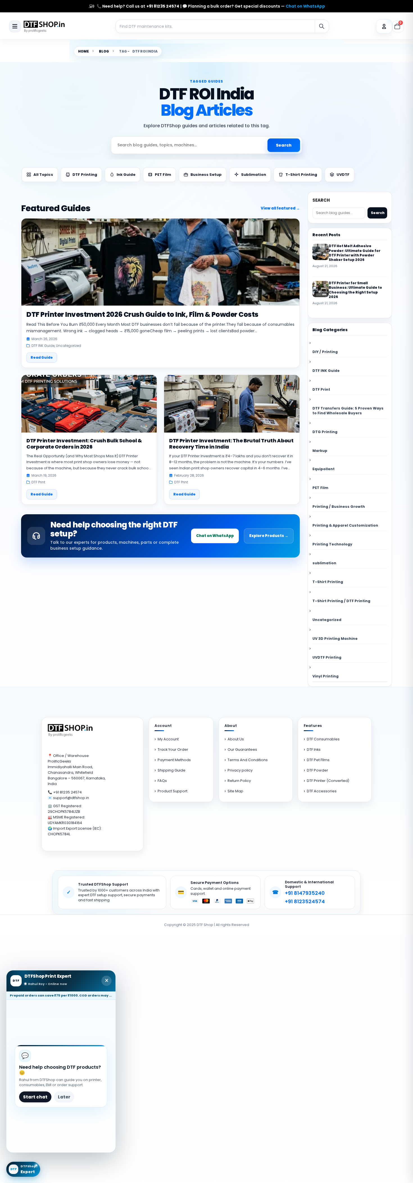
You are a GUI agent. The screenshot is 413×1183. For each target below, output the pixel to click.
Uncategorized (68, 345)
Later (64, 1097)
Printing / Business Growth (338, 506)
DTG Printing (324, 431)
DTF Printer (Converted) (328, 780)
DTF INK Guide (43, 345)
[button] (15, 26)
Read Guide (42, 357)
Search (284, 145)
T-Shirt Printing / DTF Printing (341, 601)
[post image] (160, 262)
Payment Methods (174, 759)
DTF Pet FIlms (318, 759)
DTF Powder (317, 770)
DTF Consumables (323, 739)
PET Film (320, 487)
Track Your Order (173, 749)
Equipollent (323, 469)
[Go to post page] (320, 252)
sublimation (324, 563)
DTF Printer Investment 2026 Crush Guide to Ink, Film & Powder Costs (142, 314)
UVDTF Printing (326, 657)
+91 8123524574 (305, 901)
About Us (236, 739)
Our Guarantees (242, 749)
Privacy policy (240, 770)
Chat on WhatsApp (305, 6)
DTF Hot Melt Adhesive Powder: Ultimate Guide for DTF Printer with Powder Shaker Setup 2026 (354, 253)
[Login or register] (384, 26)
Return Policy (239, 780)
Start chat (35, 1097)
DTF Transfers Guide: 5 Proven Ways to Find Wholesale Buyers (348, 410)
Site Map (235, 791)
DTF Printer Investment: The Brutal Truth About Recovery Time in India (231, 444)
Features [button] (313, 726)
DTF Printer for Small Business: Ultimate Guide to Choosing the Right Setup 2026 (355, 290)
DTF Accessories (322, 791)
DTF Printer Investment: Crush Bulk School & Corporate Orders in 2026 (84, 444)
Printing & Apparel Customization (345, 525)
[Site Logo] (45, 26)
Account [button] (163, 726)
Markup (319, 450)
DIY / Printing (325, 351)
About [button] (230, 726)
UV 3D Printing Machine (335, 638)
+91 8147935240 (305, 893)
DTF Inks (314, 749)
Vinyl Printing (325, 676)
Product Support (172, 791)
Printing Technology (332, 544)
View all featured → (280, 208)
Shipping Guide (171, 770)
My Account (168, 739)
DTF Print (38, 482)
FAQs (162, 780)
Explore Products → (268, 535)
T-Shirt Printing (327, 581)
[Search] (322, 26)
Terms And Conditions (248, 759)
